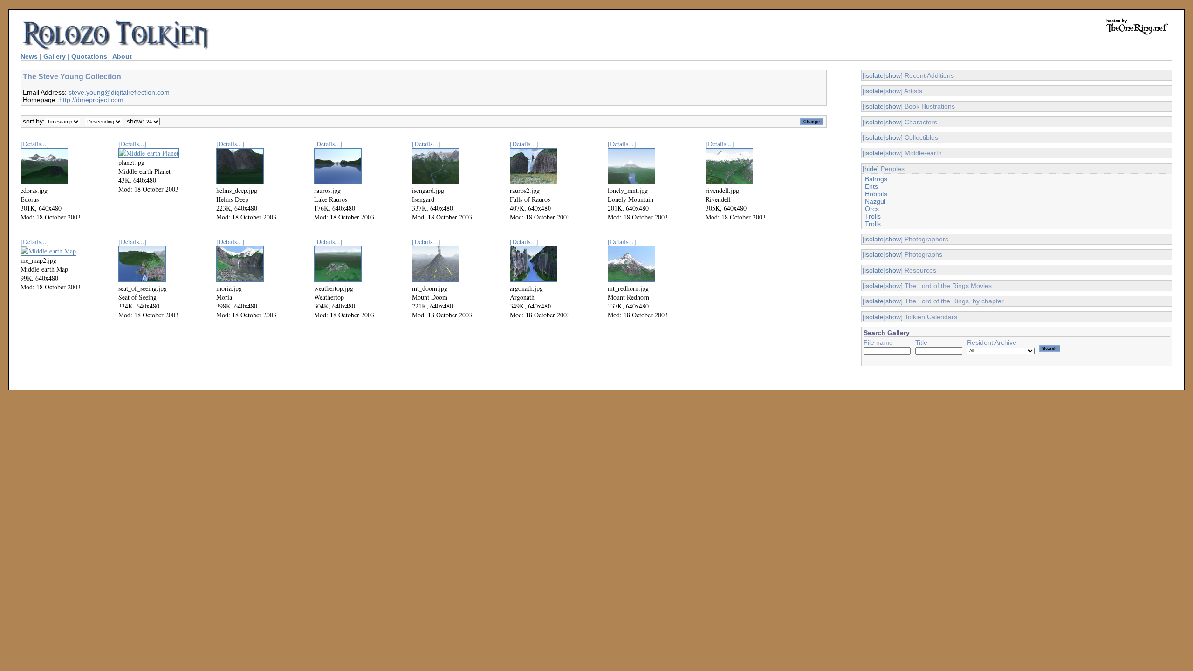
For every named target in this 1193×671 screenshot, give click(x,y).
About (122, 56)
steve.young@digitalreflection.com (119, 92)
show (893, 75)
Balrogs (876, 179)
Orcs (872, 208)
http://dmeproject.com (91, 99)
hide (870, 168)
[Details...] (35, 143)
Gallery (54, 56)
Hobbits (876, 194)
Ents (871, 186)
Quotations (89, 56)
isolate (874, 75)
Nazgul (875, 201)
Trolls (873, 216)
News (29, 56)
